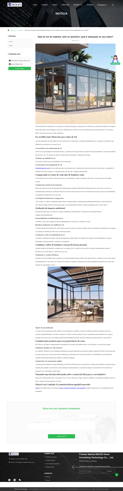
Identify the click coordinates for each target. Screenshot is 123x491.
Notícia (20, 30)
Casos (11, 45)
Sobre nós (65, 5)
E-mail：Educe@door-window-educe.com (22, 462)
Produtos (44, 5)
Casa (35, 5)
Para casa (13, 30)
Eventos (90, 5)
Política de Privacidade (20, 489)
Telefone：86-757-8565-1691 (18, 459)
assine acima (110, 471)
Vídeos (54, 5)
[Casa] (14, 4)
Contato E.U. (78, 5)
